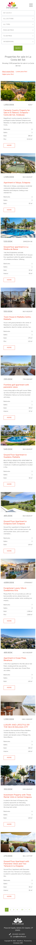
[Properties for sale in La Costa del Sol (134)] (29, 910)
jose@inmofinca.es (19, 937)
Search (18, 48)
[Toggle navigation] (31, 5)
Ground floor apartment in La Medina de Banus (16, 248)
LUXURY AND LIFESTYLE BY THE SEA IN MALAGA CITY (17, 726)
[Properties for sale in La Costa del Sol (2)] (26, 910)
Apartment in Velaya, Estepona (17, 182)
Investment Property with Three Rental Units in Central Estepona (18, 796)
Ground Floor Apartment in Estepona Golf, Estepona (15, 522)
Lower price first (21, 71)
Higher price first (8, 74)
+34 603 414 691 (18, 934)
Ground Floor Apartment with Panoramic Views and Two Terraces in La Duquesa (16, 863)
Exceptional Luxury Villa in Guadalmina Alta (15, 589)
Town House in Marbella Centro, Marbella (17, 318)
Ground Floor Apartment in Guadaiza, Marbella (15, 456)
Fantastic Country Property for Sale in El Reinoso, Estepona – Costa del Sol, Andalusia (17, 112)
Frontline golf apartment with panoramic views (16, 386)
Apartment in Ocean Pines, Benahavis (15, 659)
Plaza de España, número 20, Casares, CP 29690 (18, 929)
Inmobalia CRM (18, 943)
